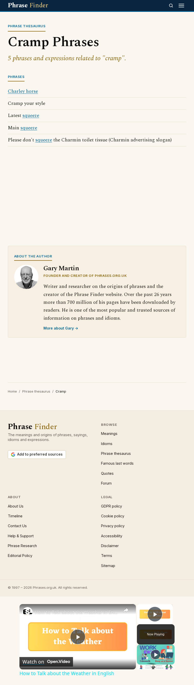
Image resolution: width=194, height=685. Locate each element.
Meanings (109, 433)
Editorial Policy (20, 555)
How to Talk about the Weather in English (77, 612)
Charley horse (23, 91)
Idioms (106, 443)
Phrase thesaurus (36, 391)
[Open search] (171, 5)
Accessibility (111, 536)
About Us (15, 506)
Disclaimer (110, 546)
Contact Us (17, 526)
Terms (106, 555)
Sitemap (108, 565)
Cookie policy (112, 516)
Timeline (15, 516)
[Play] (156, 654)
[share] (125, 610)
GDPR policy (111, 506)
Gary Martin (61, 268)
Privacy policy (113, 526)
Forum (106, 483)
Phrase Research (22, 546)
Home (12, 391)
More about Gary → (60, 328)
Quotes (107, 473)
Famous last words (117, 463)
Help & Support (21, 536)
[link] (27, 612)
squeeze (30, 115)
